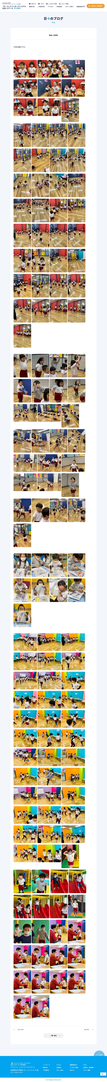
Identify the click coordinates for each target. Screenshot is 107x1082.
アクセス (50, 6)
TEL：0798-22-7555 (16, 1072)
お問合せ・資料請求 (88, 1067)
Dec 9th (86, 1029)
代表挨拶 (59, 6)
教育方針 (32, 6)
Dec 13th (21, 1029)
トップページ (46, 1065)
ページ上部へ (99, 1054)
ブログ (42, 4)
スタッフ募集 (65, 4)
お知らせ (33, 4)
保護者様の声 (81, 6)
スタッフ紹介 (69, 6)
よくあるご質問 (52, 4)
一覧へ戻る (53, 1035)
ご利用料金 (41, 6)
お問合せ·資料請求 (96, 6)
